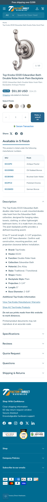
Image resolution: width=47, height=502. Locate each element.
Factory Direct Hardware (17, 496)
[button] (43, 9)
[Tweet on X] (11, 133)
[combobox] (23, 15)
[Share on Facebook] (16, 133)
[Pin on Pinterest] (21, 133)
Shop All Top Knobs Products (16, 307)
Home (5, 23)
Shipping (6, 95)
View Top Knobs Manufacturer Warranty (21, 302)
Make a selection (37, 117)
